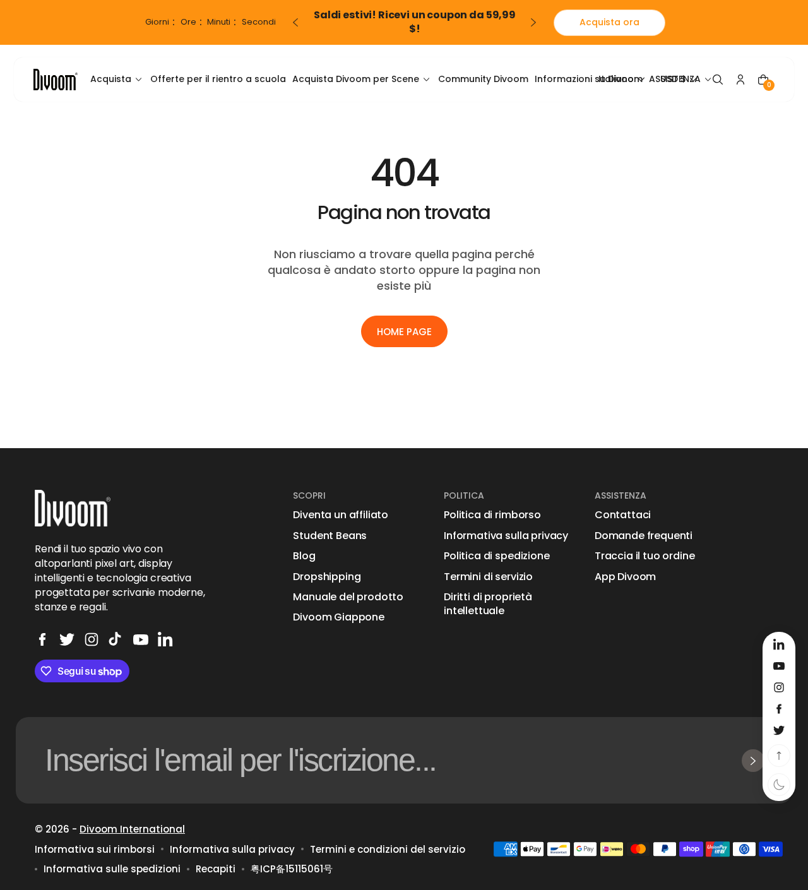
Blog (304, 556)
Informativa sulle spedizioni (112, 868)
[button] (717, 79)
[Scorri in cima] (779, 755)
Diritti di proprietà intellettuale (488, 604)
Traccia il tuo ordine (645, 556)
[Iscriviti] (753, 761)
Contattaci (623, 515)
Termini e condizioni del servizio (387, 849)
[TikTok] (116, 639)
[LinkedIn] (165, 639)
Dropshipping (326, 577)
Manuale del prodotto (348, 597)
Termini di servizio (488, 577)
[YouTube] (140, 639)
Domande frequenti (643, 536)
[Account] (740, 79)
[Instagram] (91, 639)
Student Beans (330, 536)
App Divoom (625, 577)
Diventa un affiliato (340, 515)
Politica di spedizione (496, 556)
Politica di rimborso (492, 515)
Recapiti (215, 868)
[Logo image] (55, 79)
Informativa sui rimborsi (95, 849)
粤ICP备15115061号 (292, 868)
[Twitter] (66, 639)
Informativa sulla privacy (506, 536)
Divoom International (132, 829)
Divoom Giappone (338, 617)
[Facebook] (42, 639)
